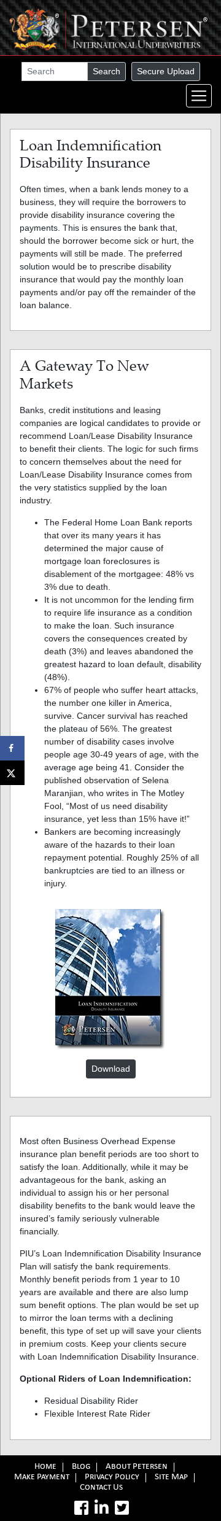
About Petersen (137, 1467)
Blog (81, 1467)
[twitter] (122, 1508)
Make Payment (41, 1478)
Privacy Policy (112, 1478)
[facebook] (81, 1508)
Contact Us (101, 1488)
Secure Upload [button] (166, 71)
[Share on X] (12, 772)
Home (45, 1467)
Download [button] (110, 1069)
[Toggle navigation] (199, 95)
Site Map (171, 1478)
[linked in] (102, 1508)
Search (106, 71)
